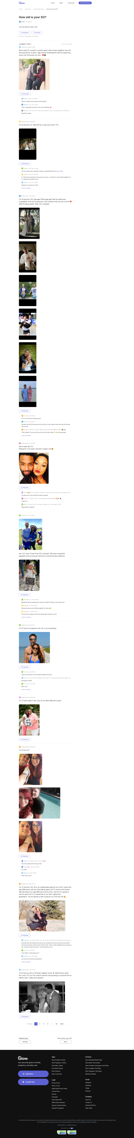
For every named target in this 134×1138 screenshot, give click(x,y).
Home (20, 9)
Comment (37, 32)
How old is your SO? (52, 9)
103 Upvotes (25, 163)
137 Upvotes (25, 94)
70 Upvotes (25, 594)
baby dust (59, 171)
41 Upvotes (25, 856)
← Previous (29, 1023)
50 (56, 1023)
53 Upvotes (25, 739)
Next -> (66, 1041)
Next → (62, 1023)
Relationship (23, 1038)
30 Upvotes (25, 1016)
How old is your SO (64, 1038)
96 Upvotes (25, 411)
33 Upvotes (25, 935)
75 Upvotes (25, 487)
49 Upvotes (25, 32)
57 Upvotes (25, 667)
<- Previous (25, 1041)
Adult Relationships (38, 9)
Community (28, 9)
